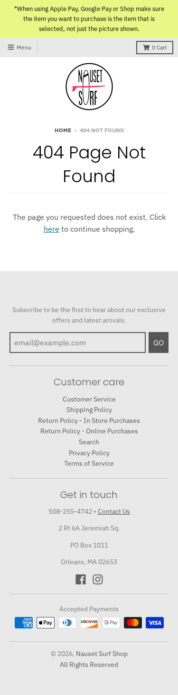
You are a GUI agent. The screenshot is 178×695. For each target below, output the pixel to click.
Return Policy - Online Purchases (89, 431)
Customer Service (89, 399)
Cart (159, 47)
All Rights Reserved (89, 664)
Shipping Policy (89, 409)
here (51, 229)
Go (158, 342)
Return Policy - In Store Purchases (89, 420)
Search (89, 442)
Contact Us (114, 511)
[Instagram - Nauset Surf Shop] (97, 579)
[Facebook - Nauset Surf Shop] (80, 579)
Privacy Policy (89, 453)
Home (63, 130)
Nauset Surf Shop (102, 653)
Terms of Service (89, 463)
